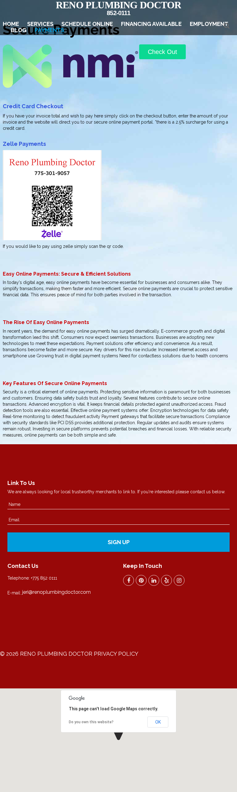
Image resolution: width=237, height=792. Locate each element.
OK (158, 722)
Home (11, 24)
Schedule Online (87, 24)
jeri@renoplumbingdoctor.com (56, 592)
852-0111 (118, 13)
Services (40, 24)
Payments (49, 30)
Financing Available (151, 24)
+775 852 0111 (44, 578)
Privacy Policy (116, 653)
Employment (209, 24)
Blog (19, 30)
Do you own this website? (91, 722)
